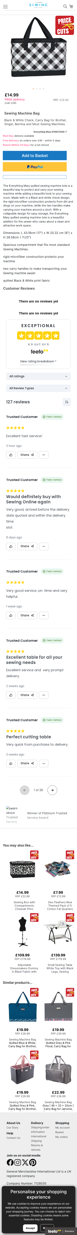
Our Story (12, 1127)
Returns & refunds (37, 1147)
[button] (33, 89)
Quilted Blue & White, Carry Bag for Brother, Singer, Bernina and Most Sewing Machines (22, 1046)
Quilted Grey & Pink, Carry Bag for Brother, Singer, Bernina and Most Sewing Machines (22, 1109)
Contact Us (13, 1137)
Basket (59, 1132)
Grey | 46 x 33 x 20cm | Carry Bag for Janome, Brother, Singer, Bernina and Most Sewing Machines (58, 1111)
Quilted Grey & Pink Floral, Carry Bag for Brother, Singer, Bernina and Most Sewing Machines (58, 1048)
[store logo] (38, 5)
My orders (61, 1136)
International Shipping (38, 1138)
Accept (30, 1228)
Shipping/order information (40, 1129)
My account (62, 1127)
